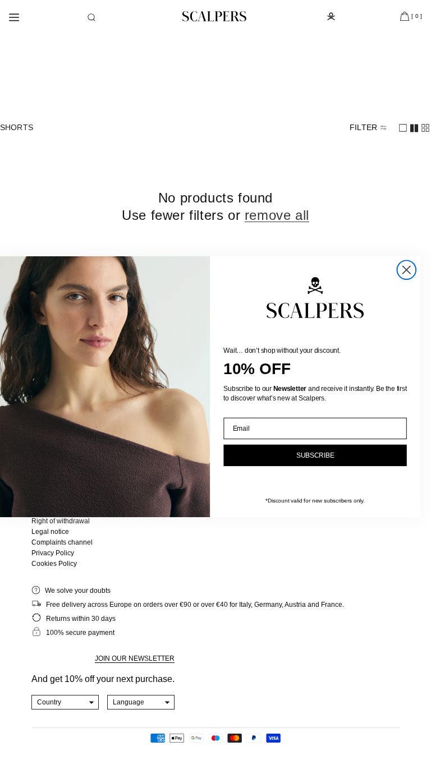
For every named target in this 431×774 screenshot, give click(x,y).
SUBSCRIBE (315, 455)
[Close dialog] (406, 270)
